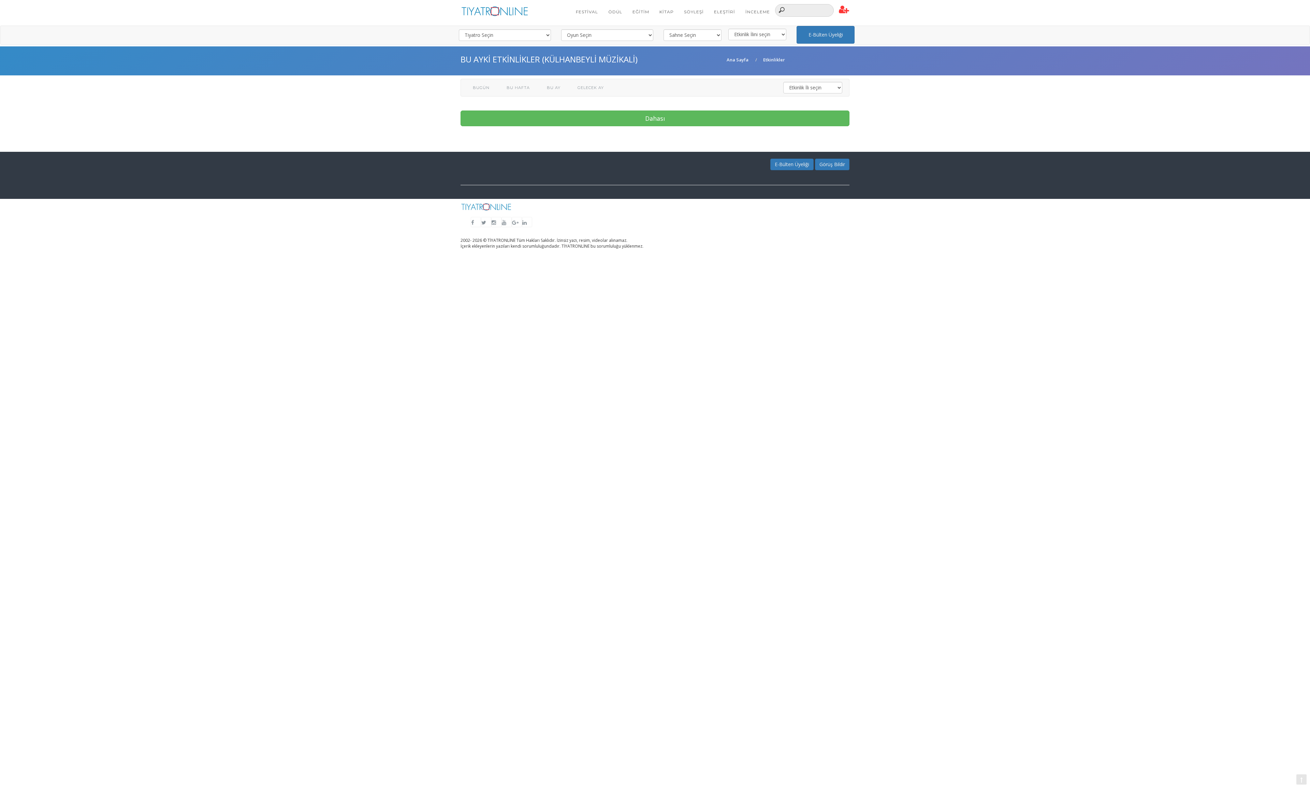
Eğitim (640, 11)
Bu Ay (554, 87)
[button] (844, 10)
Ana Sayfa (737, 60)
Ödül (615, 11)
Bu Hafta (518, 87)
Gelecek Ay (591, 87)
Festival (587, 11)
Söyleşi (694, 11)
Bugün (481, 87)
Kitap (666, 11)
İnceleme (757, 11)
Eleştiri (724, 11)
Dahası (655, 118)
